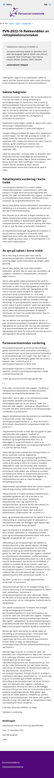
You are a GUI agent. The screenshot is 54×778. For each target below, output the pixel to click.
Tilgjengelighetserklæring (12, 766)
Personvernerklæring (11, 762)
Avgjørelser (26, 23)
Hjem (11, 23)
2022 (18, 23)
